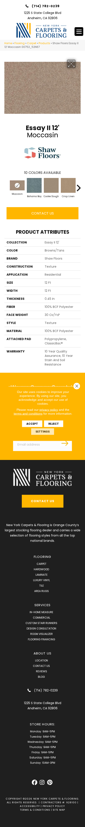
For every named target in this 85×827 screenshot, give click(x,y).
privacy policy (48, 409)
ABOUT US (42, 653)
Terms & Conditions (35, 810)
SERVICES (42, 605)
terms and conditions (28, 413)
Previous (6, 186)
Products (44, 43)
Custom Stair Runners (41, 623)
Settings (43, 431)
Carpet (31, 43)
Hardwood (41, 569)
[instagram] (42, 782)
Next (78, 186)
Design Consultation (41, 628)
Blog (41, 677)
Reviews (41, 671)
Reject (53, 423)
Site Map (59, 810)
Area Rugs (41, 591)
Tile (41, 585)
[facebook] (34, 782)
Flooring (19, 43)
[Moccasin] (17, 185)
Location (41, 660)
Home (8, 43)
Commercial (41, 617)
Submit (65, 443)
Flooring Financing (41, 639)
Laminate (42, 575)
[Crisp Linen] (68, 185)
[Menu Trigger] (79, 31)
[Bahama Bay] (34, 185)
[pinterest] (49, 782)
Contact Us (42, 213)
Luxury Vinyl (41, 580)
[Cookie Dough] (51, 185)
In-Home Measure (41, 612)
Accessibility (30, 806)
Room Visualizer (41, 634)
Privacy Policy (54, 806)
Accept (32, 423)
